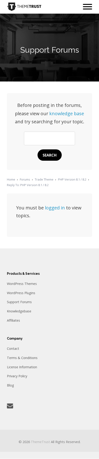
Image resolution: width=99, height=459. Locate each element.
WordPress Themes (22, 283)
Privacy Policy (17, 376)
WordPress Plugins (21, 293)
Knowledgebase (19, 311)
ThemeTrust (40, 442)
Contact (13, 348)
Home (11, 179)
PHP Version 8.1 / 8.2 (72, 179)
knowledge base (66, 113)
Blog (10, 385)
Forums (25, 179)
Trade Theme (44, 179)
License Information (22, 367)
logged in (55, 208)
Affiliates (13, 320)
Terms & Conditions (22, 358)
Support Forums (19, 302)
